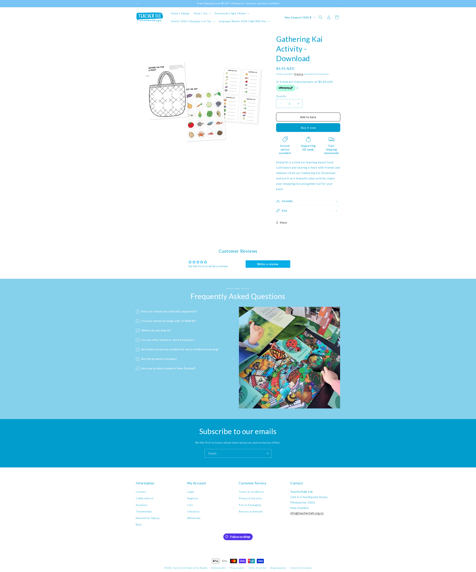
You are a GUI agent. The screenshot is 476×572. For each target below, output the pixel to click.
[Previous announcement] (137, 3)
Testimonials (144, 511)
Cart (190, 505)
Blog (138, 524)
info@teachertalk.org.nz (307, 513)
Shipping (298, 74)
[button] (202, 13)
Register (192, 498)
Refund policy (218, 567)
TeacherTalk (179, 568)
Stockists (142, 505)
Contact (141, 491)
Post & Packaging (250, 505)
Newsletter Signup (148, 518)
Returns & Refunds (251, 511)
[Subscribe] (267, 453)
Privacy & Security (250, 498)
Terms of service (257, 567)
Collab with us (145, 498)
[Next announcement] (339, 3)
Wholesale (193, 518)
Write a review (267, 264)
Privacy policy (237, 567)
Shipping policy (278, 567)
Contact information (301, 567)
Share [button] (283, 222)
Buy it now (308, 127)
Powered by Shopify (197, 568)
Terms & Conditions (251, 491)
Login (190, 491)
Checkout (193, 511)
